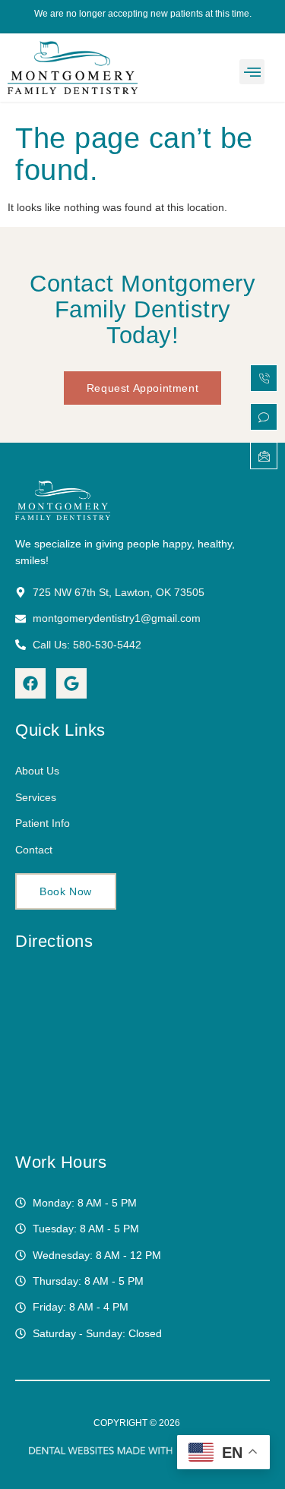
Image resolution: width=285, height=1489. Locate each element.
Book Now (66, 891)
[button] (251, 71)
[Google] (71, 683)
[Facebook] (30, 683)
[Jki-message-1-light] (263, 455)
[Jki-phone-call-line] (263, 378)
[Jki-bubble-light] (263, 417)
